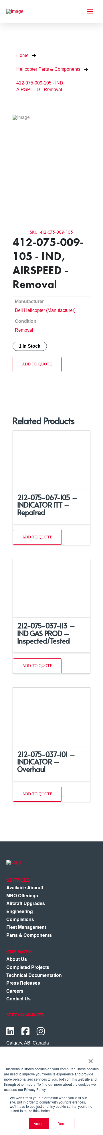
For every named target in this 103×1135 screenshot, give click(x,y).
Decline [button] (64, 1123)
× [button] (90, 1059)
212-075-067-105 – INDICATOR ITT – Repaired (47, 504)
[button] (90, 11)
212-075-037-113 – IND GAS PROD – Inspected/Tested (46, 633)
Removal (24, 330)
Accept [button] (39, 1123)
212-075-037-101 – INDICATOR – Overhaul (46, 761)
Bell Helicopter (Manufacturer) (45, 310)
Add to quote (37, 364)
